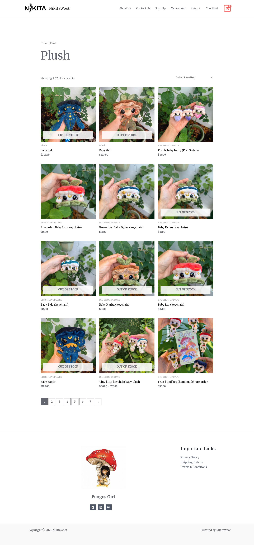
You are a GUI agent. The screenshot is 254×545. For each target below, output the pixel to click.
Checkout (212, 8)
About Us (125, 8)
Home (44, 43)
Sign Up (160, 8)
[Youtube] (109, 507)
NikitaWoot (59, 8)
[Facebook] (93, 507)
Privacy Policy (190, 457)
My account (178, 8)
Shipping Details (192, 462)
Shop (194, 8)
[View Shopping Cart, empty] (227, 8)
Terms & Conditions (194, 467)
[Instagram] (101, 507)
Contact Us (143, 8)
